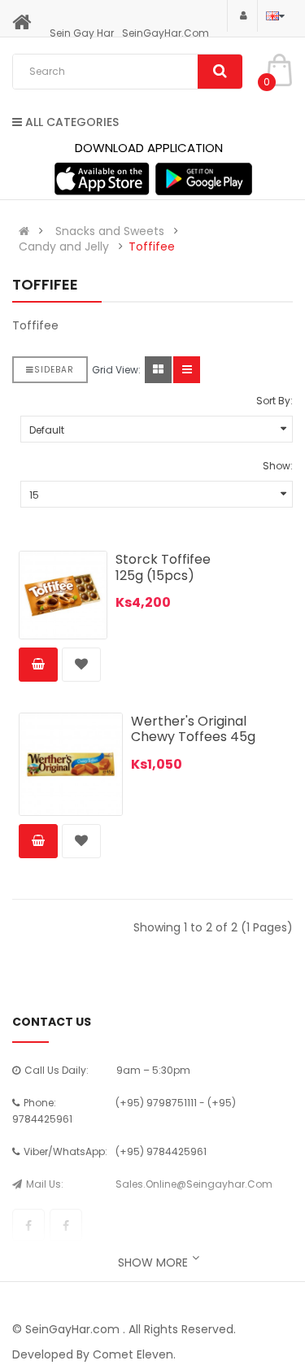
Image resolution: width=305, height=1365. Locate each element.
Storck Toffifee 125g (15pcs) (163, 567)
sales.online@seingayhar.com (193, 1184)
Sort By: (274, 401)
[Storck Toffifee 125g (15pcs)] (63, 595)
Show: (278, 466)
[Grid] (158, 369)
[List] (186, 369)
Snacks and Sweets (109, 231)
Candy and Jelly (64, 246)
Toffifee (152, 246)
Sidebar (54, 370)
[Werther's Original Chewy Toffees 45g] (71, 764)
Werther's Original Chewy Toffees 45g (193, 729)
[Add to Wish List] (81, 665)
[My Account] (242, 15)
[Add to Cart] (38, 665)
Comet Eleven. (134, 1354)
